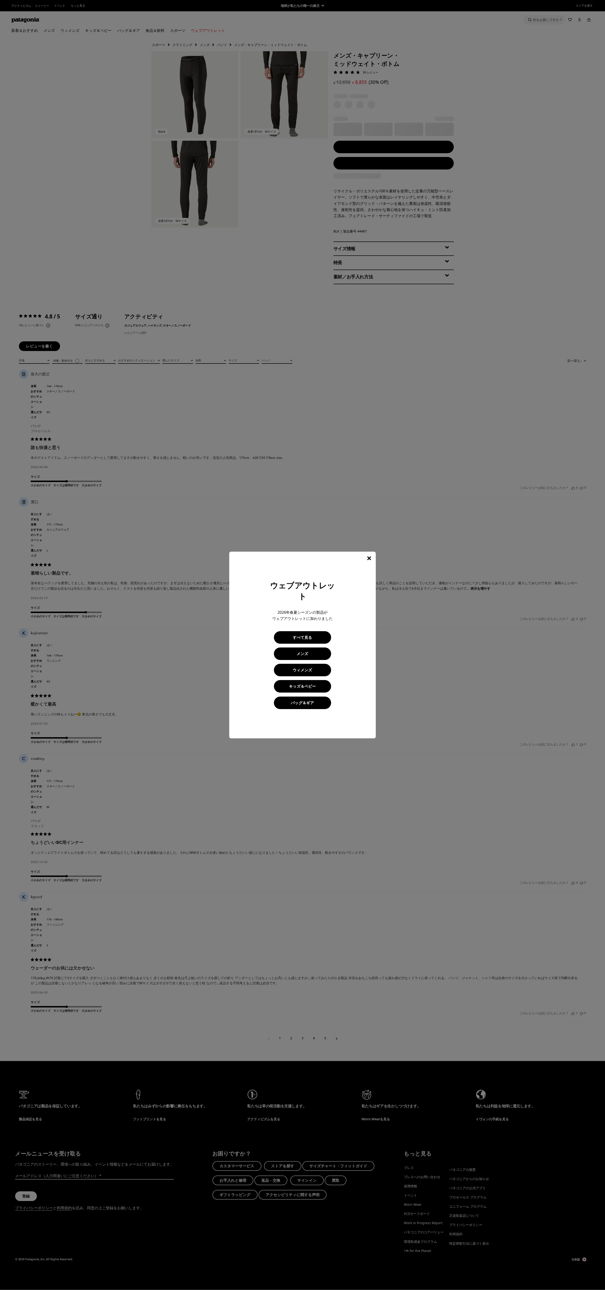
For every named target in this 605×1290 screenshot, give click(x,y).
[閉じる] (369, 558)
